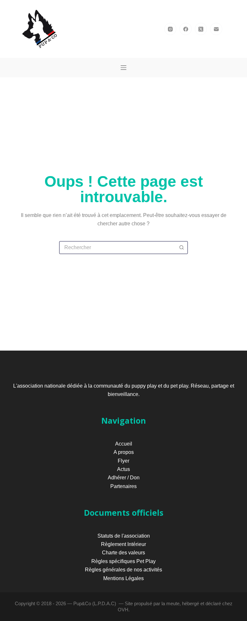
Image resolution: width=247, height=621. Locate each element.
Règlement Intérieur (123, 544)
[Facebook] (185, 29)
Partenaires (123, 486)
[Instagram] (170, 29)
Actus (123, 469)
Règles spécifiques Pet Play (123, 561)
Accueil (123, 444)
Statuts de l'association (123, 536)
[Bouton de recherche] (181, 247)
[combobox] (117, 247)
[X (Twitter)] (201, 29)
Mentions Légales (123, 578)
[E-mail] (216, 29)
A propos (124, 452)
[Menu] (123, 68)
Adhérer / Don (124, 477)
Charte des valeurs (123, 552)
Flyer (123, 461)
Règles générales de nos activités (123, 569)
